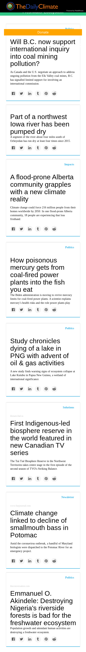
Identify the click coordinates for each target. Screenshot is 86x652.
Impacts (69, 164)
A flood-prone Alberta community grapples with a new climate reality (42, 188)
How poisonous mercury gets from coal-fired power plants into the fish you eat (37, 274)
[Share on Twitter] (21, 93)
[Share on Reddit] (54, 93)
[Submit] (80, 45)
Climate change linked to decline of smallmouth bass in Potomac (39, 524)
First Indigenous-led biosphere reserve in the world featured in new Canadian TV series (41, 437)
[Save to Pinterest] (46, 93)
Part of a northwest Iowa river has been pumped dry (39, 124)
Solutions (68, 407)
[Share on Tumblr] (38, 93)
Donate (43, 32)
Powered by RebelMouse (74, 11)
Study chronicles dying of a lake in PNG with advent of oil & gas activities (39, 352)
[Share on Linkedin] (30, 93)
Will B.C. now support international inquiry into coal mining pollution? (42, 53)
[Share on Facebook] (13, 93)
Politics (69, 247)
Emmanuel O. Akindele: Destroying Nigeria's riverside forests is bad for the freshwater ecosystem (43, 608)
